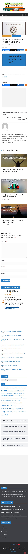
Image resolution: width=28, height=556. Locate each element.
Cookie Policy (4, 534)
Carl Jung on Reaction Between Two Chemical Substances (13, 196)
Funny (5, 400)
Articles (4, 390)
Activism (2, 388)
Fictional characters (14, 398)
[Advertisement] (14, 97)
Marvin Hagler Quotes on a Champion (10, 518)
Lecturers (17, 403)
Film (20, 398)
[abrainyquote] (2, 14)
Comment (4, 241)
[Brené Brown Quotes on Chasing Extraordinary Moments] (14, 154)
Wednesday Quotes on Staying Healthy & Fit (11, 335)
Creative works (10, 393)
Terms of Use (4, 529)
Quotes (6, 411)
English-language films (7, 395)
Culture (17, 393)
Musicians (3, 408)
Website (3, 273)
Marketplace (15, 406)
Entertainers (21, 395)
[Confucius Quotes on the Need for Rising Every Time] (14, 205)
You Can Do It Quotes (17, 35)
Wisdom (2, 415)
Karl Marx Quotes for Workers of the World (11, 349)
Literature (5, 406)
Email (3, 267)
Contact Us (3, 537)
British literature (13, 391)
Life (21, 403)
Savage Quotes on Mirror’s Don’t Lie (9, 365)
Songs (15, 411)
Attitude (8, 391)
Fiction (9, 398)
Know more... (23, 496)
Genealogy (9, 400)
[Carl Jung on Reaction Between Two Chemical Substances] (14, 180)
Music (23, 406)
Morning (19, 406)
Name (3, 260)
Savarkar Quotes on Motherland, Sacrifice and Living (13, 353)
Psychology (19, 408)
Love (10, 406)
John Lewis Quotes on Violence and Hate (10, 506)
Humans (8, 403)
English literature (16, 395)
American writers (20, 388)
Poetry (15, 408)
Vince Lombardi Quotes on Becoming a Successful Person (15, 118)
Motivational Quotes (7, 35)
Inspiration (13, 403)
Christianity (3, 393)
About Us (3, 526)
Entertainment (4, 398)
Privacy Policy (4, 531)
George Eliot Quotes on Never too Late (10, 512)
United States (22, 411)
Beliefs (4, 77)
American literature (9, 388)
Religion (12, 412)
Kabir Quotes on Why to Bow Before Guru (10, 361)
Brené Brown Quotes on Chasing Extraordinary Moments (12, 170)
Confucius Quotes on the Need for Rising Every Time (13, 221)
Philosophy (10, 408)
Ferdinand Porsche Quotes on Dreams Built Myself (12, 345)
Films (22, 398)
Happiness (13, 400)
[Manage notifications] (25, 553)
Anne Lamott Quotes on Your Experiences (11, 515)
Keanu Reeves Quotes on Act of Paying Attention (12, 357)
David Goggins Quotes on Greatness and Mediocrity (13, 509)
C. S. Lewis (15, 44)
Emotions (22, 393)
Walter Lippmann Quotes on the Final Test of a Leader (15, 113)
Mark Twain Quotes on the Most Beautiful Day (11, 331)
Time (18, 411)
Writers (7, 415)
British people (20, 391)
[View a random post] (25, 14)
